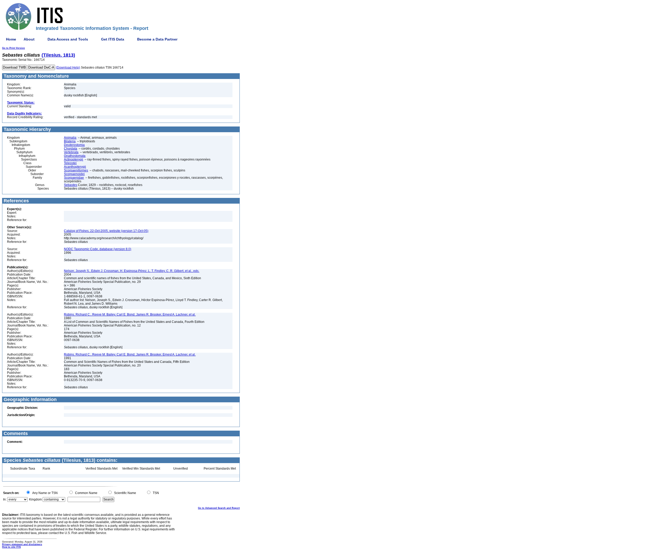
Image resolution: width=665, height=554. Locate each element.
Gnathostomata (74, 156)
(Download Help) (68, 67)
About (29, 39)
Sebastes (70, 185)
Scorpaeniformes (76, 170)
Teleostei (70, 163)
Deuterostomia (74, 145)
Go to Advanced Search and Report (219, 508)
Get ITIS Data (112, 39)
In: (4, 499)
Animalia (70, 137)
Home (11, 39)
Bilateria (70, 141)
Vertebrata (71, 152)
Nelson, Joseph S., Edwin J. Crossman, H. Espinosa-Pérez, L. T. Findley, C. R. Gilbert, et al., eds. (131, 271)
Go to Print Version (13, 48)
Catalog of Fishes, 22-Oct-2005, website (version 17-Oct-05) (106, 231)
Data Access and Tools (68, 39)
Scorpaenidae (74, 177)
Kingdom (35, 499)
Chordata (70, 148)
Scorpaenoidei (74, 174)
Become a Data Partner (157, 39)
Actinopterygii (73, 159)
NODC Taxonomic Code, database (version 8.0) (97, 249)
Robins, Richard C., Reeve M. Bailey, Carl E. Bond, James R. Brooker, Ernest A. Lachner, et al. (130, 314)
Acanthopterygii (75, 167)
